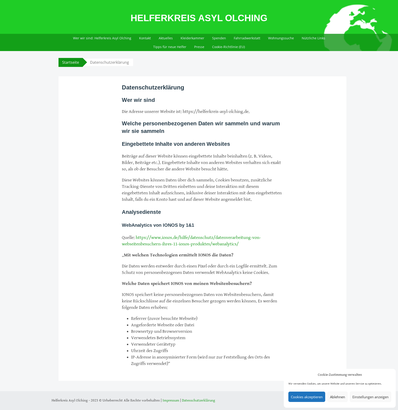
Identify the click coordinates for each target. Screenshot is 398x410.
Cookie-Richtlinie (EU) (228, 47)
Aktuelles (166, 38)
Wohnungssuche (281, 38)
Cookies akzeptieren (307, 397)
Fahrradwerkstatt (247, 38)
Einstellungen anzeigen (370, 397)
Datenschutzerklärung (198, 400)
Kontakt (145, 38)
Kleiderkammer (192, 38)
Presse (199, 47)
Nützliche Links (313, 38)
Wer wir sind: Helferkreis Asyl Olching (102, 38)
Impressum (171, 400)
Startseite (70, 62)
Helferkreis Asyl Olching (199, 18)
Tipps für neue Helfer (169, 47)
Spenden (219, 38)
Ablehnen (337, 397)
